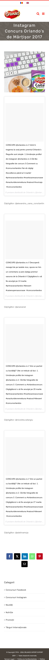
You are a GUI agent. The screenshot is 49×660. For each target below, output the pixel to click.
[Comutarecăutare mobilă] (38, 13)
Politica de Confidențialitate (27, 659)
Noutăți (9, 605)
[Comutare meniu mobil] (43, 13)
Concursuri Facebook (16, 590)
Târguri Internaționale (16, 627)
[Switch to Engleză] (28, 3)
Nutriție (9, 612)
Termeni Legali (9, 659)
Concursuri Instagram (16, 597)
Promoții (10, 620)
